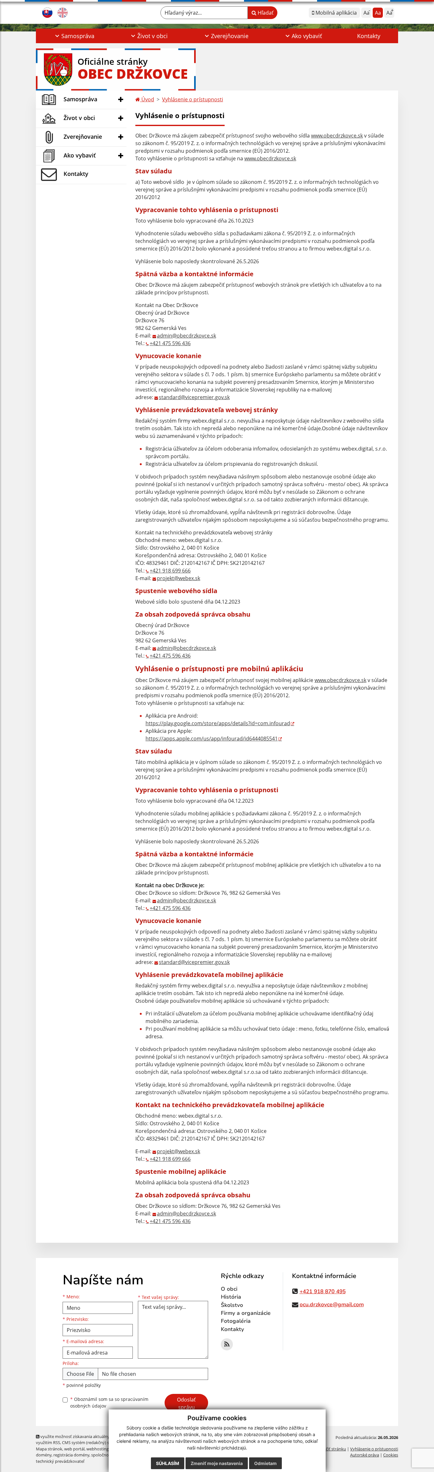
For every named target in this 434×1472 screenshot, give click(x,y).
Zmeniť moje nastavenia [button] (217, 1463)
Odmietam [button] (265, 1463)
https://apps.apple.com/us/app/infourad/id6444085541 (212, 738)
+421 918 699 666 (170, 570)
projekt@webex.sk (178, 578)
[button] (74, 36)
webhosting (97, 1449)
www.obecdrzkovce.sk (337, 135)
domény (43, 1455)
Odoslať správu (186, 1403)
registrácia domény (71, 1455)
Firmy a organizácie (246, 1313)
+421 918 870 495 (323, 1291)
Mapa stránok (49, 1449)
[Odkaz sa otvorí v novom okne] (227, 1344)
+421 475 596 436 (170, 343)
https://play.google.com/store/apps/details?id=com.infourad (218, 723)
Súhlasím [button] (167, 1463)
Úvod (147, 99)
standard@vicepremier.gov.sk (194, 397)
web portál (74, 1449)
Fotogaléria (236, 1321)
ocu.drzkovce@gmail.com (332, 1304)
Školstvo (232, 1305)
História (231, 1297)
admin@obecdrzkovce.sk (186, 335)
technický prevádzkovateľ (60, 1461)
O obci (229, 1289)
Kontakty (368, 36)
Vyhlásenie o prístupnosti (192, 99)
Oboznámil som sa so (109, 1402)
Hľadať (265, 12)
